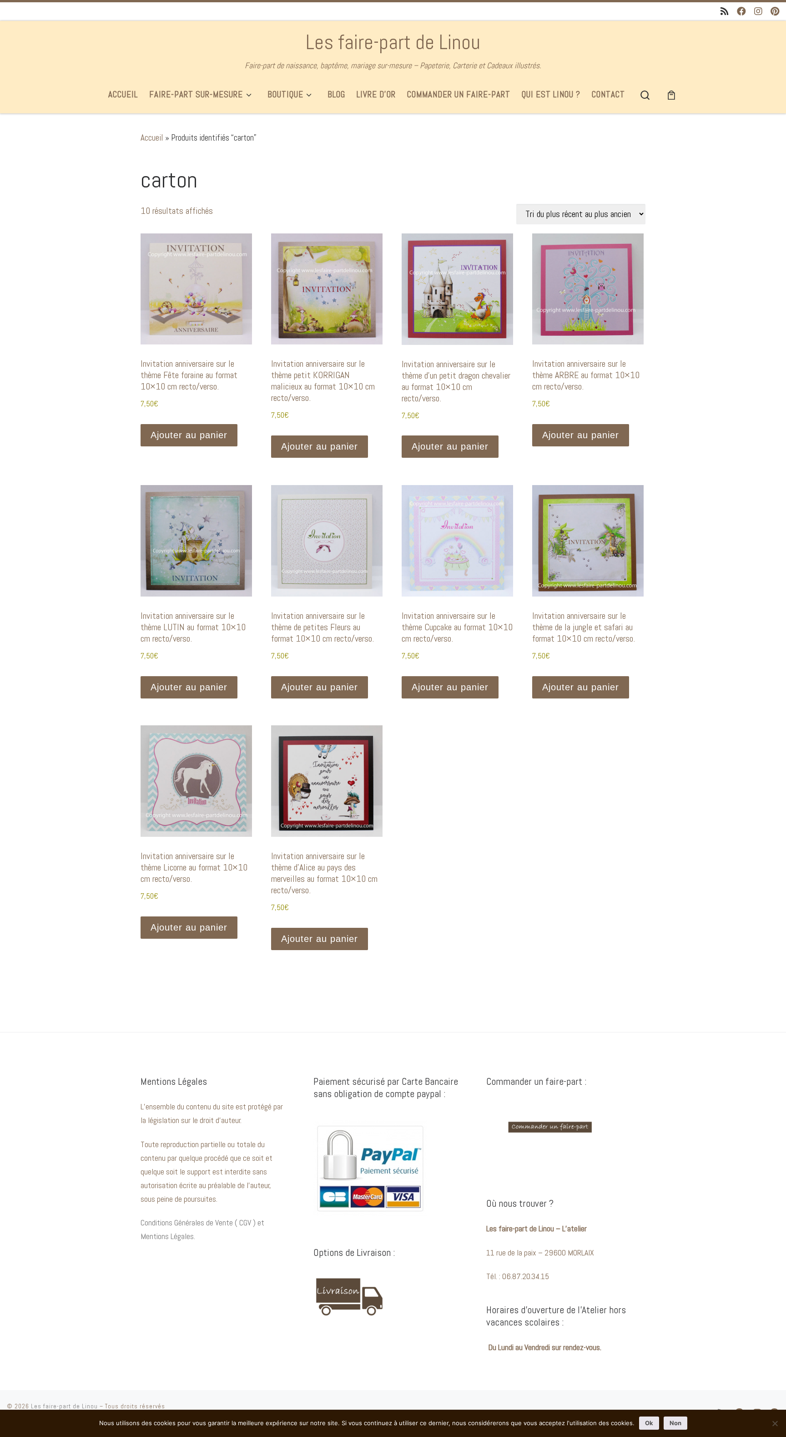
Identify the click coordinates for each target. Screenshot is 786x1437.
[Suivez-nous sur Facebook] (741, 12)
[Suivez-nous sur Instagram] (758, 12)
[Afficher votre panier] (671, 94)
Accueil (152, 137)
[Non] (774, 1423)
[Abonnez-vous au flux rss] (724, 12)
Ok (649, 1423)
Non (675, 1423)
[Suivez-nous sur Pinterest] (775, 12)
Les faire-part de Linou (64, 1406)
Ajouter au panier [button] (189, 435)
